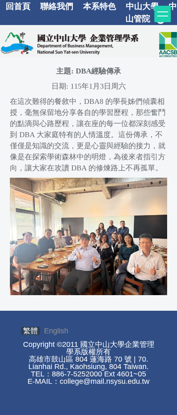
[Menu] (162, 14)
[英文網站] (88, 43)
